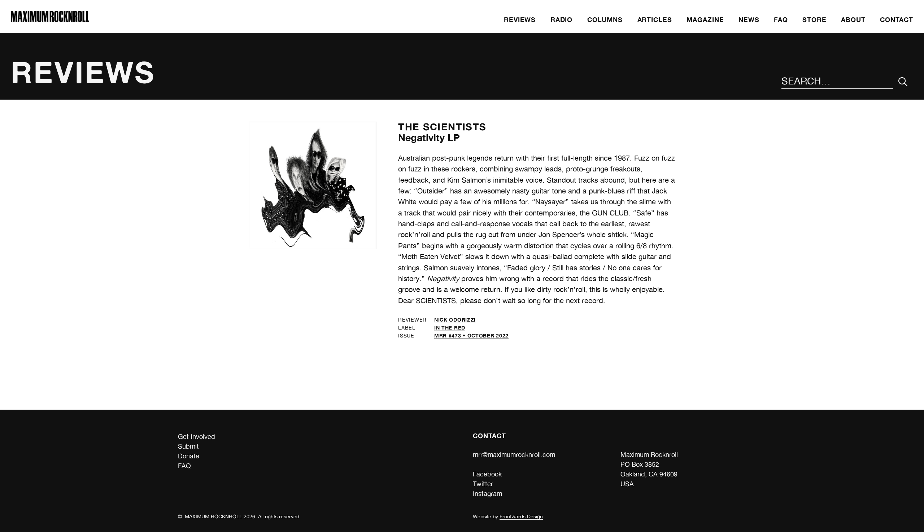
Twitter (483, 484)
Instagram (487, 493)
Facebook (487, 474)
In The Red (449, 327)
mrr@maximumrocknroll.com (514, 454)
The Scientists (442, 126)
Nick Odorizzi (455, 320)
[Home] (50, 19)
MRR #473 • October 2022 (471, 335)
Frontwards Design (521, 516)
